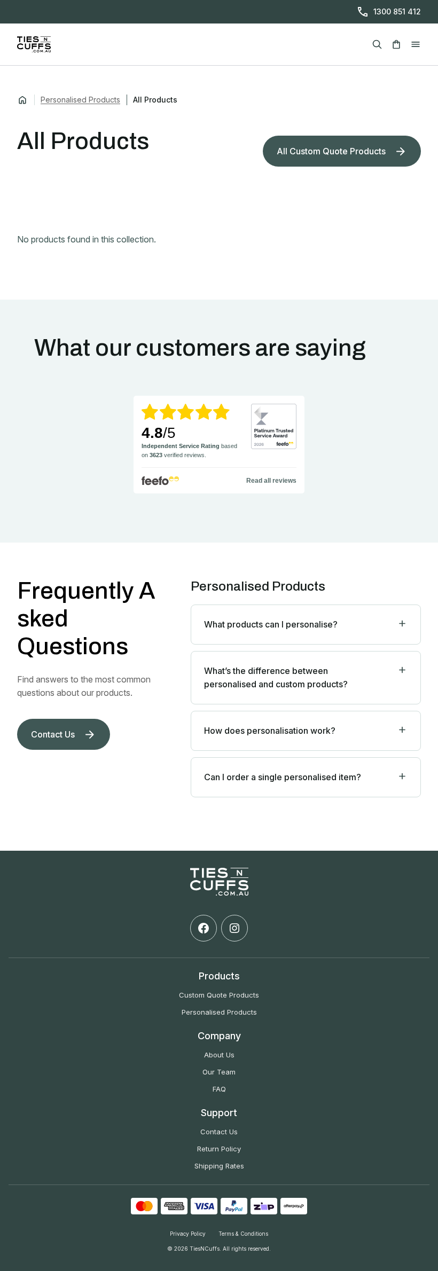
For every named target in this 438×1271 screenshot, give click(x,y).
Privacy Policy (188, 1233)
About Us (219, 1054)
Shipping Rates (219, 1166)
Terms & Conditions (243, 1233)
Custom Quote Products (219, 995)
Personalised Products (80, 99)
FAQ (219, 1089)
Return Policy (219, 1148)
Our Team (219, 1072)
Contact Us (219, 1131)
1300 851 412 (397, 11)
